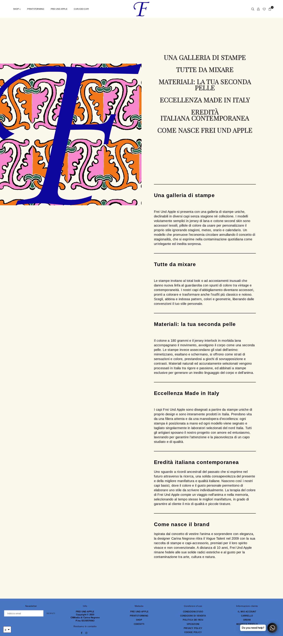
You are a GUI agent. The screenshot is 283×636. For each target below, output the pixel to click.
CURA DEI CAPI (81, 9)
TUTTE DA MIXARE (205, 69)
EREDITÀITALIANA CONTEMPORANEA (204, 114)
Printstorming (35, 9)
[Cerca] (253, 9)
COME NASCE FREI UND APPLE (205, 130)
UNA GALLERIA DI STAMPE (205, 57)
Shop (16, 9)
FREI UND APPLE (59, 9)
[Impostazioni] (258, 9)
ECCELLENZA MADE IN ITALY (205, 99)
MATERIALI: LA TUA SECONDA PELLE (205, 84)
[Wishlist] (264, 9)
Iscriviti (50, 613)
